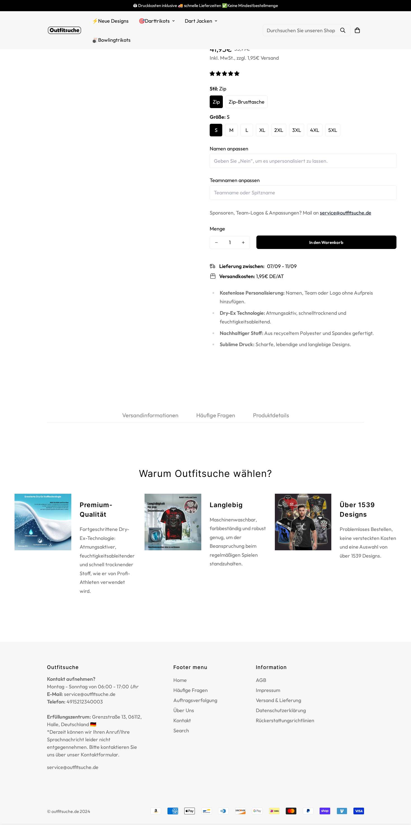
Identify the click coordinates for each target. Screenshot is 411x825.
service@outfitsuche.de (345, 212)
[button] (225, 73)
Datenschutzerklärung (281, 710)
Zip (216, 101)
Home (180, 680)
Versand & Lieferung (278, 700)
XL (262, 130)
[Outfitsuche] (64, 30)
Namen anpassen (229, 148)
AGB (261, 680)
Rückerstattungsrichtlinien (285, 720)
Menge (217, 228)
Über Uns (183, 710)
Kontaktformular (99, 754)
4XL (314, 130)
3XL (296, 130)
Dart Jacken (198, 21)
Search (181, 730)
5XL (332, 130)
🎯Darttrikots (154, 21)
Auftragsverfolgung (195, 700)
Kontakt (182, 720)
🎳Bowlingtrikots (111, 40)
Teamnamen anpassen (235, 180)
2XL (278, 130)
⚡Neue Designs (110, 21)
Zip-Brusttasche (246, 101)
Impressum (268, 690)
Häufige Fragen (190, 690)
